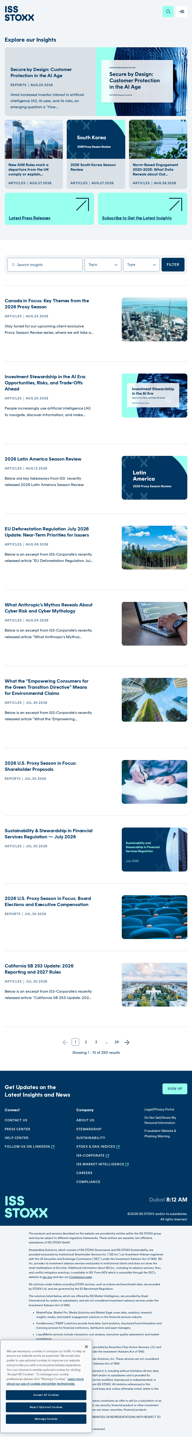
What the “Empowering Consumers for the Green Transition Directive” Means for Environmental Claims (46, 687)
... (106, 1042)
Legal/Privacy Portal (159, 1109)
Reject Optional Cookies (46, 1407)
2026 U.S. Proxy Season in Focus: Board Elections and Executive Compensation (48, 901)
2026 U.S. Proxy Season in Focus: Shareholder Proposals (41, 766)
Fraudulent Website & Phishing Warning (160, 1133)
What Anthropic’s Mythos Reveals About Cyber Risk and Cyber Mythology (48, 608)
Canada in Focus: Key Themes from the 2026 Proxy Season (47, 304)
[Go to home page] (19, 13)
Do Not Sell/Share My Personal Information (160, 1120)
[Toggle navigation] (181, 11)
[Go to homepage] (26, 1209)
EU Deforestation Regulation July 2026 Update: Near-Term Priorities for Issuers (47, 532)
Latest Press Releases (29, 218)
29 (116, 1042)
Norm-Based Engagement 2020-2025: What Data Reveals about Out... (155, 169)
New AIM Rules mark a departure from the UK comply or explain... (28, 169)
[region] (46, 1386)
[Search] (168, 11)
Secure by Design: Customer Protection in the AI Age (41, 72)
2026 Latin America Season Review (43, 459)
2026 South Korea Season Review (93, 167)
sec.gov (47, 1277)
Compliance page (80, 1277)
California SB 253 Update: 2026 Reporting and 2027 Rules (39, 969)
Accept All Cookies (46, 1395)
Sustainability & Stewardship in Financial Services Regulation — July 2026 (48, 834)
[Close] (86, 1346)
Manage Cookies (46, 1419)
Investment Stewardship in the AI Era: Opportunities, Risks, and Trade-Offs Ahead (45, 383)
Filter (173, 264)
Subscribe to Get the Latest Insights (137, 218)
